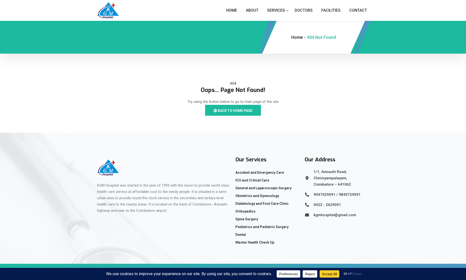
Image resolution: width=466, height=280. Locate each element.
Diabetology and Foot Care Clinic (262, 204)
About (252, 10)
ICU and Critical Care (252, 180)
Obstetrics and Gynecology (257, 196)
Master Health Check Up (254, 242)
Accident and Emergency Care (259, 172)
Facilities (331, 10)
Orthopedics (245, 211)
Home (231, 10)
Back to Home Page (234, 111)
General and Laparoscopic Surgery (263, 188)
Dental (240, 235)
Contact (358, 10)
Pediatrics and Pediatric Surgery (262, 227)
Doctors (304, 10)
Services (276, 10)
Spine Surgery (246, 219)
